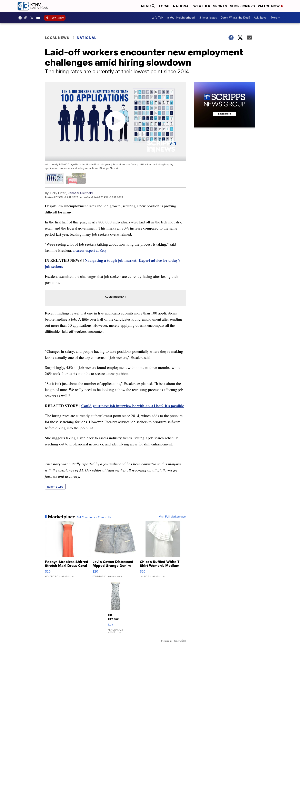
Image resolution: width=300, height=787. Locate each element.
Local (164, 6)
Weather (201, 6)
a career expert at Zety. (90, 250)
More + (275, 17)
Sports (220, 6)
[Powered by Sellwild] (180, 641)
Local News (57, 38)
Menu (146, 6)
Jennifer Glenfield (80, 193)
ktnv (26, 18)
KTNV (33, 18)
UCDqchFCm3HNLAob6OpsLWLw (39, 18)
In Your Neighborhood (181, 17)
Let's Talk (157, 17)
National (181, 6)
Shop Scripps (242, 6)
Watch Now (269, 6)
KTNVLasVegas (21, 18)
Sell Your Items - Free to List (94, 517)
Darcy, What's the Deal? (235, 17)
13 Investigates (207, 17)
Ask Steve (260, 17)
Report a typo (55, 486)
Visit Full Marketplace (172, 516)
